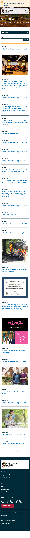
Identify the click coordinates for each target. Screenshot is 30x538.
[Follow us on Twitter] (7, 501)
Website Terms (5, 526)
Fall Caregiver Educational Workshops (15, 434)
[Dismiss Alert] (28, 2)
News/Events (5, 484)
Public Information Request (8, 520)
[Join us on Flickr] (20, 501)
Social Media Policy (6, 523)
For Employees (5, 489)
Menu (26, 12)
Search (3, 37)
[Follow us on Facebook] (2, 501)
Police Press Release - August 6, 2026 (14, 233)
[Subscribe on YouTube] (16, 501)
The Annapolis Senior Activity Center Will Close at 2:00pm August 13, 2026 (14, 181)
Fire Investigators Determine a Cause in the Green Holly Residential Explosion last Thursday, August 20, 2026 (14, 109)
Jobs (2, 486)
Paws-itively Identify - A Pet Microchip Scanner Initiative (14, 270)
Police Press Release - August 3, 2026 (14, 403)
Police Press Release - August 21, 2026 (14, 133)
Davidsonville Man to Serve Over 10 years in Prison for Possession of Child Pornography (15, 122)
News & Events (7, 16)
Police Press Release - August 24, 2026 (14, 98)
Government (5, 478)
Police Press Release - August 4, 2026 (14, 361)
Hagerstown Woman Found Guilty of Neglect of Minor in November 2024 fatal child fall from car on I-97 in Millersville (14, 193)
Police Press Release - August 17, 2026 (14, 161)
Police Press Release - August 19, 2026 (14, 142)
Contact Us (7, 506)
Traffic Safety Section (9, 215)
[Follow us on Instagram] (11, 501)
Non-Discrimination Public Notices (9, 518)
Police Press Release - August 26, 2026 (14, 49)
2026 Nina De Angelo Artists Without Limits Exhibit (14, 351)
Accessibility (4, 515)
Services (4, 472)
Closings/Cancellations (7, 492)
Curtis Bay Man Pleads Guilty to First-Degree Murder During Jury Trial (14, 170)
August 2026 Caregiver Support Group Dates (14, 393)
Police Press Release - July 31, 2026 (13, 444)
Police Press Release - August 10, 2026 (14, 224)
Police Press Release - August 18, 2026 (14, 152)
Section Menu (5, 32)
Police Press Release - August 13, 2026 (14, 206)
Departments (6, 475)
